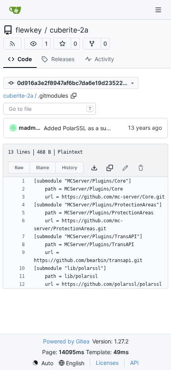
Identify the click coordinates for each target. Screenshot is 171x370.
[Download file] (94, 167)
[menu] (42, 363)
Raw (19, 167)
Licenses (107, 362)
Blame (42, 167)
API (134, 362)
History (69, 167)
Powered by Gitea (66, 341)
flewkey (29, 30)
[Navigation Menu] (159, 9)
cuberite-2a (69, 30)
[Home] (15, 10)
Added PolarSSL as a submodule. (87, 128)
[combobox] (49, 109)
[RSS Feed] (12, 44)
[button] (33, 44)
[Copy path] (73, 95)
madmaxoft (30, 127)
